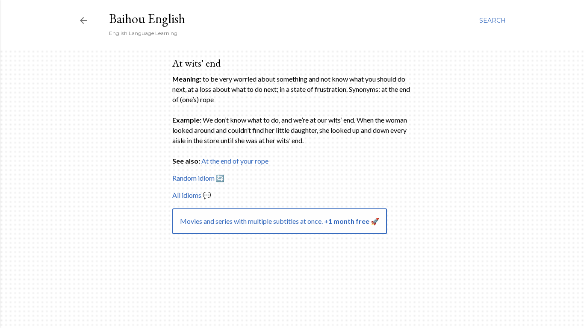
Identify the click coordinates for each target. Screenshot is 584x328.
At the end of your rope (234, 161)
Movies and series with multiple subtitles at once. (279, 221)
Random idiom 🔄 (198, 178)
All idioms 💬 (191, 195)
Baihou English (147, 18)
